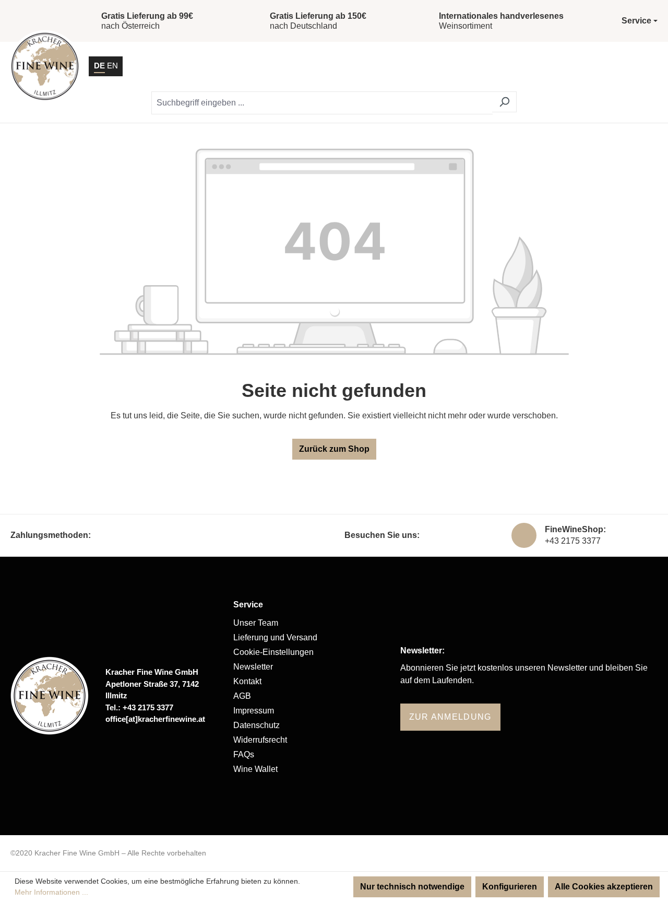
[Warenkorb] (619, 66)
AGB (242, 696)
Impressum (253, 710)
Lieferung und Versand (275, 637)
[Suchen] (504, 101)
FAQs (243, 754)
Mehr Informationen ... (51, 892)
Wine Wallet (255, 769)
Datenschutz (256, 725)
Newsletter (253, 666)
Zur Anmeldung (450, 716)
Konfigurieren (509, 886)
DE (99, 65)
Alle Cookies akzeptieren (604, 886)
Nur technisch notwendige (412, 886)
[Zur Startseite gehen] (44, 66)
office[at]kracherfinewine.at (155, 718)
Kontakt (247, 681)
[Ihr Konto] (593, 66)
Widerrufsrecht (260, 739)
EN (112, 65)
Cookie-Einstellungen (273, 652)
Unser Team (255, 622)
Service (248, 604)
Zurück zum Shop (334, 448)
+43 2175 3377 (573, 540)
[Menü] (646, 66)
